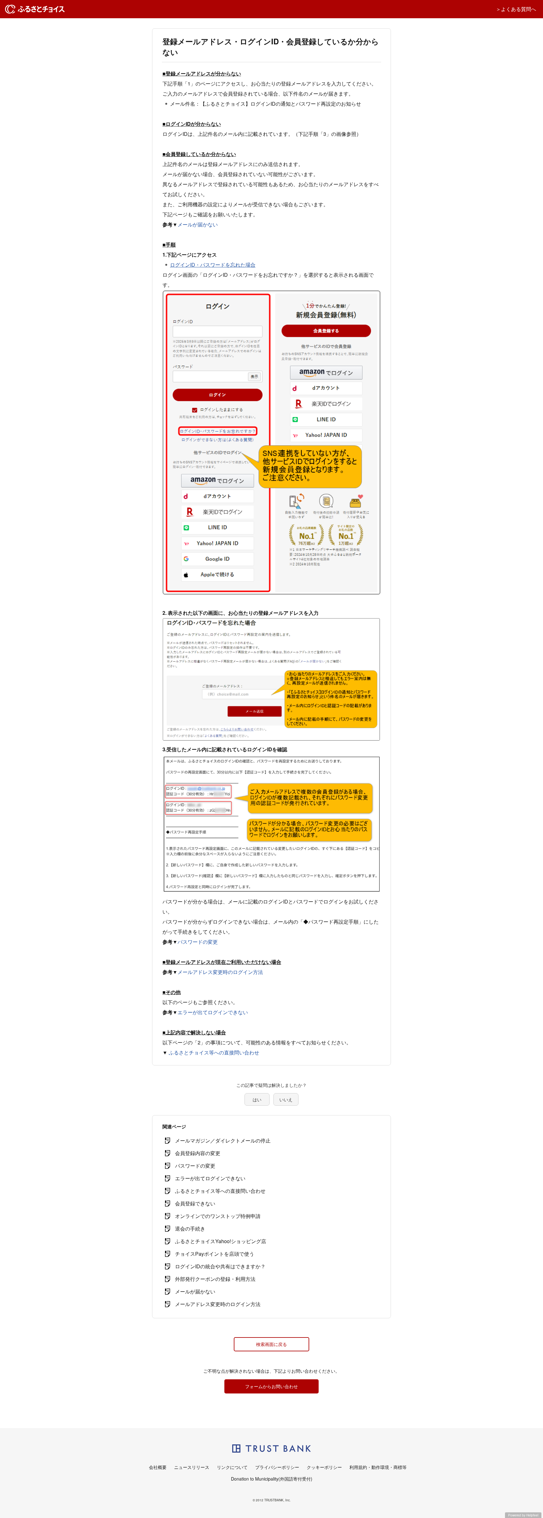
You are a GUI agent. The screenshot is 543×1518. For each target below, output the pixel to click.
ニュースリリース (191, 1467)
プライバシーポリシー (277, 1467)
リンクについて (232, 1467)
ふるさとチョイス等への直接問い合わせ (214, 1052)
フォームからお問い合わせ (271, 1386)
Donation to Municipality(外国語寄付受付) (271, 1479)
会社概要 (158, 1467)
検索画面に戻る (271, 1344)
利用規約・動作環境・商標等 (378, 1467)
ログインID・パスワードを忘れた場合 (212, 264)
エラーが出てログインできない (213, 1012)
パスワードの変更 (198, 941)
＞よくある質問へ (516, 9)
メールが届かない (198, 224)
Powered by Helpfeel (523, 1515)
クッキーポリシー (324, 1467)
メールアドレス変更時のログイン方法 (220, 972)
